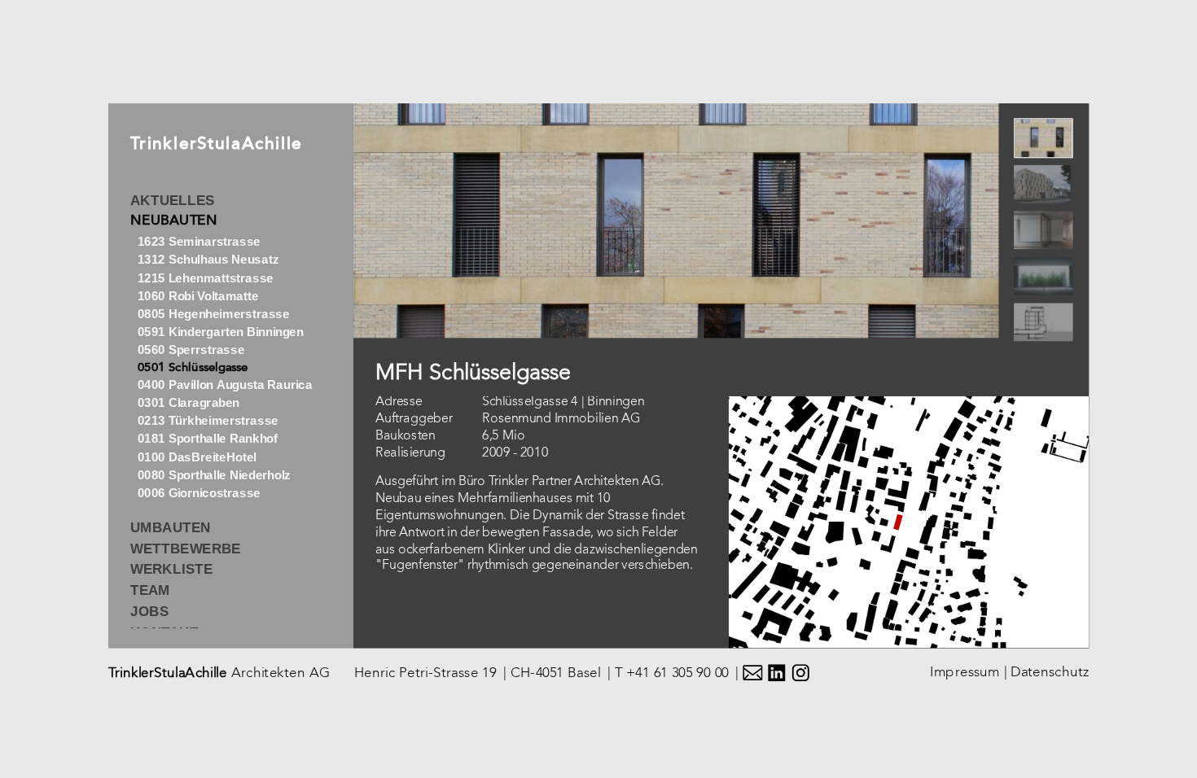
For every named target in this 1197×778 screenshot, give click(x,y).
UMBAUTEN (170, 527)
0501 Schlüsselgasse (192, 368)
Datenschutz (1050, 672)
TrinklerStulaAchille (216, 145)
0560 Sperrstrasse (190, 350)
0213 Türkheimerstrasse (207, 421)
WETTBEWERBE (185, 548)
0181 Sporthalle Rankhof (207, 439)
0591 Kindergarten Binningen (220, 332)
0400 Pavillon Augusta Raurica (224, 385)
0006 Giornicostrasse (198, 493)
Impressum (965, 672)
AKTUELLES (172, 200)
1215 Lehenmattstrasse (205, 278)
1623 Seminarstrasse (198, 242)
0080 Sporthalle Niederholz (213, 475)
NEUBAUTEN (173, 222)
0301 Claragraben (188, 403)
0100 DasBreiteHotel (196, 457)
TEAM (150, 590)
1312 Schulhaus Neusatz (207, 260)
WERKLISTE (171, 570)
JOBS (149, 611)
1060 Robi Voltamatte (197, 296)
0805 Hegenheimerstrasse (213, 314)
